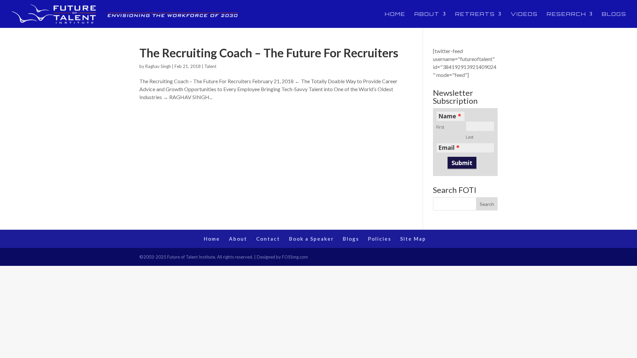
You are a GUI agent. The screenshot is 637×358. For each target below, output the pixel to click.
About (427, 14)
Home (395, 14)
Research (566, 14)
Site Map (413, 239)
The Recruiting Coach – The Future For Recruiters (268, 53)
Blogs (614, 14)
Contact (268, 239)
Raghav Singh (158, 66)
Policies (379, 239)
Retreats (475, 14)
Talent (210, 66)
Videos (524, 14)
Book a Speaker (311, 239)
